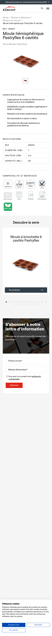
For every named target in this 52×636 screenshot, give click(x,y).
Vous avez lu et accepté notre (24, 377)
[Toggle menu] (47, 8)
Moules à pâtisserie (20, 17)
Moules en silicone (12, 20)
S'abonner (14, 385)
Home (6, 17)
